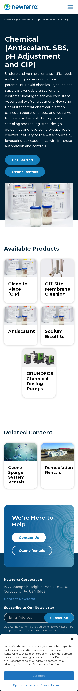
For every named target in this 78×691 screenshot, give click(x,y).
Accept (39, 676)
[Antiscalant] (20, 325)
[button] (72, 639)
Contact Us (29, 537)
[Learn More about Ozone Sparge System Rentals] (20, 466)
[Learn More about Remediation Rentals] (57, 466)
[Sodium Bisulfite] (57, 325)
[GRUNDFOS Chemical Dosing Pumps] (39, 373)
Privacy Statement (51, 685)
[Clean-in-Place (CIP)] (20, 281)
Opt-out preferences (25, 685)
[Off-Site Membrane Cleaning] (57, 281)
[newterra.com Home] (21, 7)
